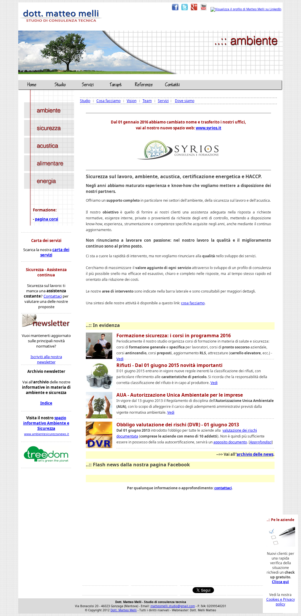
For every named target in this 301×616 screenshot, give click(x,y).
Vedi (119, 358)
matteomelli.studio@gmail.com (172, 606)
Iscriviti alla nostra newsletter (46, 359)
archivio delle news (255, 454)
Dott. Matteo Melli (124, 610)
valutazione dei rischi (240, 430)
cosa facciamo (193, 303)
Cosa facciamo (108, 100)
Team (147, 100)
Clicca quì (280, 581)
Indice (46, 403)
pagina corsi (46, 219)
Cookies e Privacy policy (280, 602)
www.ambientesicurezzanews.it (46, 434)
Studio (85, 100)
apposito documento (230, 442)
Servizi (163, 100)
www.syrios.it (208, 128)
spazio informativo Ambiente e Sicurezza (46, 423)
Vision (131, 100)
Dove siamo (184, 100)
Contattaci (53, 296)
